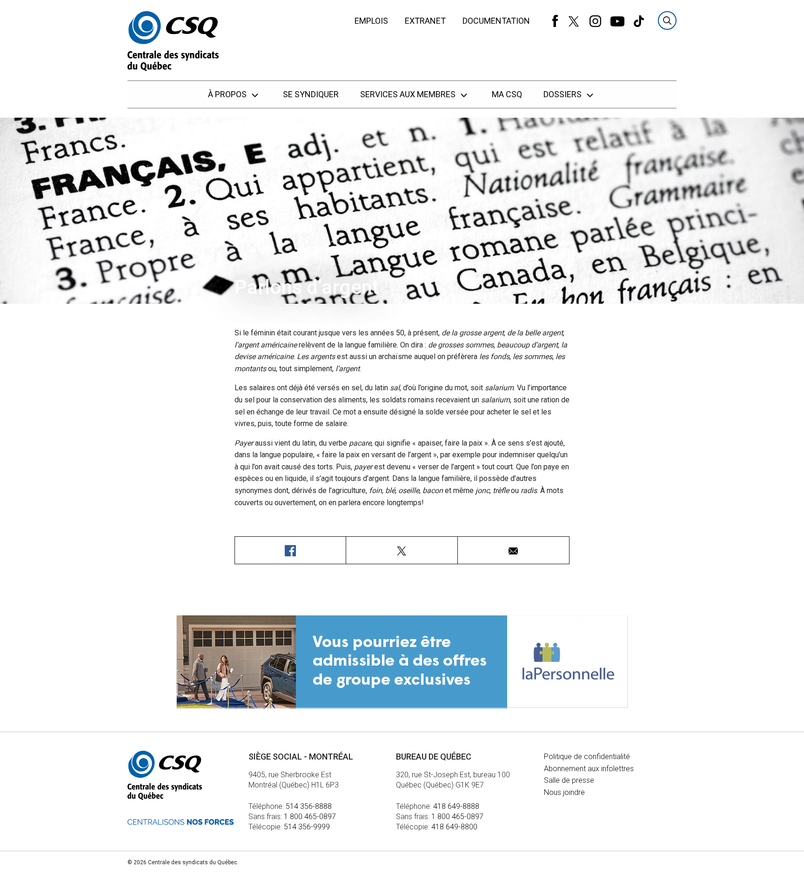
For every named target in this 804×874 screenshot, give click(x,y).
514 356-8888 (309, 806)
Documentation (496, 21)
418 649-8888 (456, 806)
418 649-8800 (454, 826)
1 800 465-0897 (310, 816)
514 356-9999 (307, 826)
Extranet (425, 21)
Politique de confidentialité (587, 756)
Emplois (371, 21)
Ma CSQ (507, 94)
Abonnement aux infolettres (589, 768)
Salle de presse (569, 780)
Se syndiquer (311, 94)
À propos (228, 94)
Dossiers (563, 94)
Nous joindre (564, 792)
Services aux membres (408, 94)
